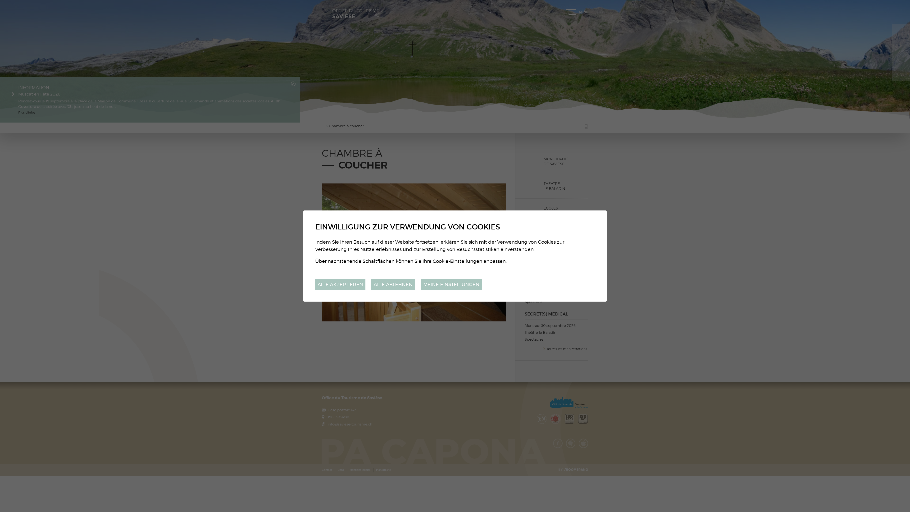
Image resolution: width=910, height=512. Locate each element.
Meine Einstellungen (451, 284)
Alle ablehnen (393, 284)
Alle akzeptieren (340, 284)
